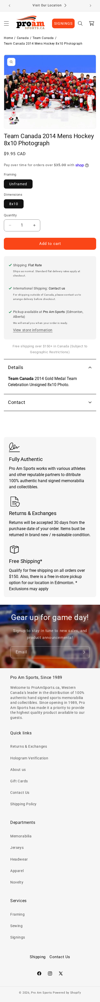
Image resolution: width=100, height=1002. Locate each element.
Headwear (19, 859)
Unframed (18, 184)
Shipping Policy (23, 804)
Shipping (38, 957)
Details (15, 367)
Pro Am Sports (41, 992)
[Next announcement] (90, 5)
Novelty (16, 882)
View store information (33, 330)
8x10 (13, 204)
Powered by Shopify (67, 992)
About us (18, 770)
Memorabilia (21, 836)
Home (8, 38)
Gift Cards (19, 781)
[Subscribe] (83, 652)
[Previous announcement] (9, 5)
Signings (17, 937)
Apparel (17, 871)
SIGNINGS (63, 23)
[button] (6, 23)
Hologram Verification (29, 758)
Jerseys (17, 848)
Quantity (10, 215)
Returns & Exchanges (28, 746)
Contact (16, 402)
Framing (17, 914)
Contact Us (19, 792)
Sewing (16, 926)
